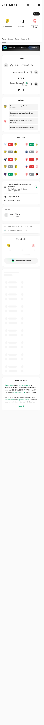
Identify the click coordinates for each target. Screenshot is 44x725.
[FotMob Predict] (21, 48)
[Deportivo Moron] (33, 247)
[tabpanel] (21, 210)
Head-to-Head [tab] (26, 39)
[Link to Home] (9, 5)
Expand (21, 406)
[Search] (33, 5)
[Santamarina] (8, 247)
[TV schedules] (28, 5)
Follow (36, 14)
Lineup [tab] (10, 39)
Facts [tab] (4, 39)
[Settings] (39, 5)
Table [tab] (17, 39)
